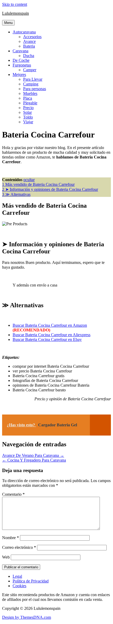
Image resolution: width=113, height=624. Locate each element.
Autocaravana (24, 32)
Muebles (30, 93)
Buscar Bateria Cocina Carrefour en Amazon (50, 325)
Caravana (20, 51)
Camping (30, 84)
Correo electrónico (19, 547)
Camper (29, 70)
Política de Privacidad (31, 581)
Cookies (19, 586)
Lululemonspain (15, 13)
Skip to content (14, 4)
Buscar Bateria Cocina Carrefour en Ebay (47, 339)
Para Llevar (32, 79)
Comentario (13, 494)
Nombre (10, 537)
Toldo (28, 117)
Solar (27, 112)
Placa (27, 98)
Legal (17, 576)
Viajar (28, 122)
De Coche (21, 60)
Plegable (30, 103)
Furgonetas (22, 65)
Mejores (19, 74)
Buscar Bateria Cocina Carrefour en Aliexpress (51, 335)
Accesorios (32, 36)
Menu (8, 23)
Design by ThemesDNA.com (26, 617)
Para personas (34, 88)
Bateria (29, 46)
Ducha (28, 55)
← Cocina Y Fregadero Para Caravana (34, 460)
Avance (29, 41)
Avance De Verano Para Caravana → (33, 455)
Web (6, 557)
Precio (28, 107)
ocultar (29, 179)
